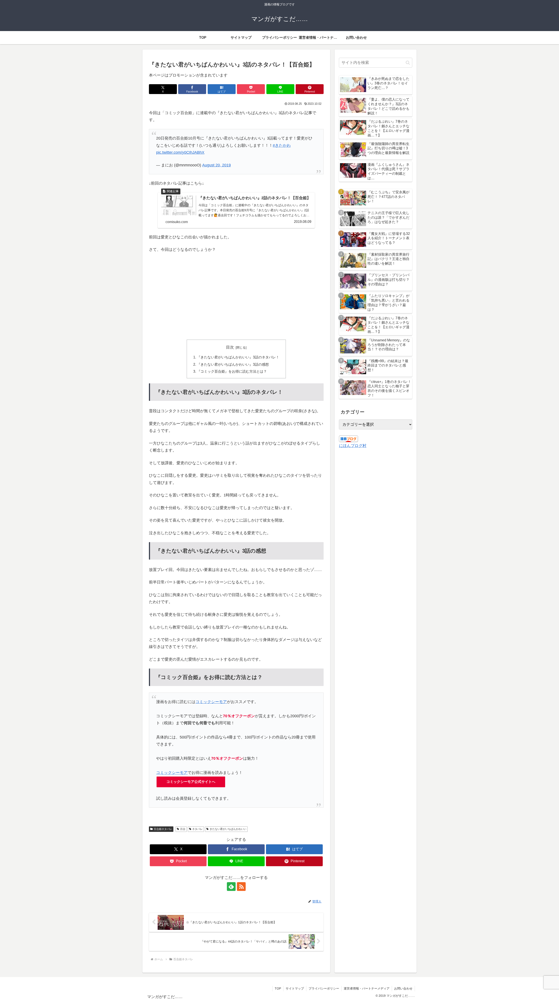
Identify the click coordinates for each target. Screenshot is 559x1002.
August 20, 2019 (216, 165)
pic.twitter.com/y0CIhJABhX (180, 152)
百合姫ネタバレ (163, 829)
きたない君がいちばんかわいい (228, 829)
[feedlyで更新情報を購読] (231, 886)
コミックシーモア (211, 702)
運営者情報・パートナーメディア (367, 988)
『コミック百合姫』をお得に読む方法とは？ (232, 371)
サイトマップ (295, 988)
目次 (230, 347)
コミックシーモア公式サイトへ (190, 782)
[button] (408, 62)
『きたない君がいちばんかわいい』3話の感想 (233, 364)
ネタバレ (197, 829)
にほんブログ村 (352, 445)
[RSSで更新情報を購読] (241, 886)
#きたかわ (282, 145)
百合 (182, 829)
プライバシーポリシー (324, 988)
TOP (278, 988)
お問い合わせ (403, 988)
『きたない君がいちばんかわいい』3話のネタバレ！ (238, 357)
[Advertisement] (236, 296)
